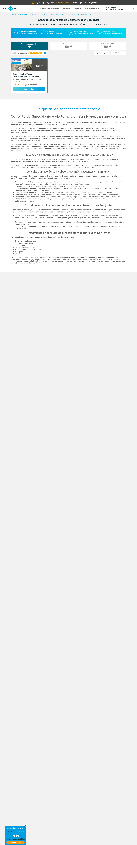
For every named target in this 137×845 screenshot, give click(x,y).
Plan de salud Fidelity (92, 8)
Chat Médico (78, 8)
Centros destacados (29, 44)
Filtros (120, 53)
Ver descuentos (28, 53)
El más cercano (107, 45)
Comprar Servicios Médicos (49, 8)
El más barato (68, 45)
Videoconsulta (66, 8)
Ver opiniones (15, 842)
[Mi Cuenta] (132, 8)
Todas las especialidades (18, 14)
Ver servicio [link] (29, 89)
